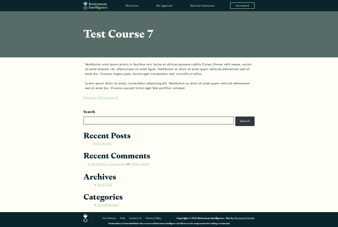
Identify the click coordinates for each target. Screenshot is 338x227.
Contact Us (135, 218)
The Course (131, 5)
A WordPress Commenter (106, 164)
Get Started (242, 5)
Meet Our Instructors (202, 5)
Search (89, 111)
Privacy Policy (153, 218)
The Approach (164, 5)
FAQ (122, 218)
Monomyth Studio (244, 218)
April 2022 (104, 184)
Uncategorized (108, 205)
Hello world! (102, 143)
